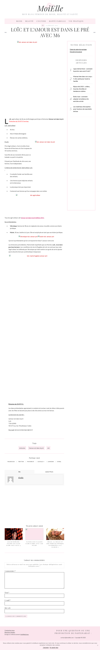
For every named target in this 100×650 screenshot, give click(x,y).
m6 (48, 448)
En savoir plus (54, 647)
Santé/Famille (57, 21)
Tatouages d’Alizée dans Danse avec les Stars (34, 543)
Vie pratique (76, 21)
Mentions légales (10, 632)
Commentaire (10, 571)
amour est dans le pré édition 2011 (32, 218)
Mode (19, 21)
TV (43, 25)
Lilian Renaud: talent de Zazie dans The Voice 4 (13, 543)
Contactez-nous (10, 630)
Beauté (29, 21)
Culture (41, 21)
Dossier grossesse (76, 52)
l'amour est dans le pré (36, 448)
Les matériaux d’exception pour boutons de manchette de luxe (82, 109)
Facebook (11, 461)
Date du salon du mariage (78, 49)
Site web (7, 608)
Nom (7, 593)
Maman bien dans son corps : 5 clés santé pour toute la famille (82, 78)
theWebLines (24, 634)
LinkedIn (51, 461)
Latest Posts (49, 472)
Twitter (21, 461)
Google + (41, 461)
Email (59, 461)
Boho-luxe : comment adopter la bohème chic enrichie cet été (81, 99)
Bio (20, 472)
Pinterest (30, 461)
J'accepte (46, 647)
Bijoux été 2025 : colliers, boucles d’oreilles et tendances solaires (81, 89)
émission (22, 448)
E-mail (8, 600)
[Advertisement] (34, 101)
